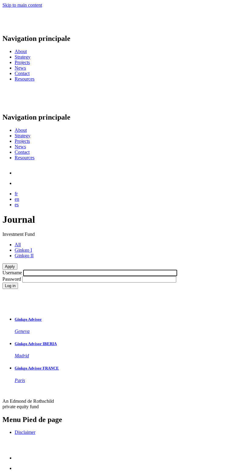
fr (16, 193)
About (21, 51)
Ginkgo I (23, 250)
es (17, 204)
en (17, 199)
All (18, 244)
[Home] (23, 25)
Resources (24, 78)
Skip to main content (22, 5)
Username (12, 272)
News (20, 67)
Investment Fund (18, 234)
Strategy (22, 57)
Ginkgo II (24, 255)
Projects (22, 62)
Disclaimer (25, 432)
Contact (22, 73)
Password (11, 279)
